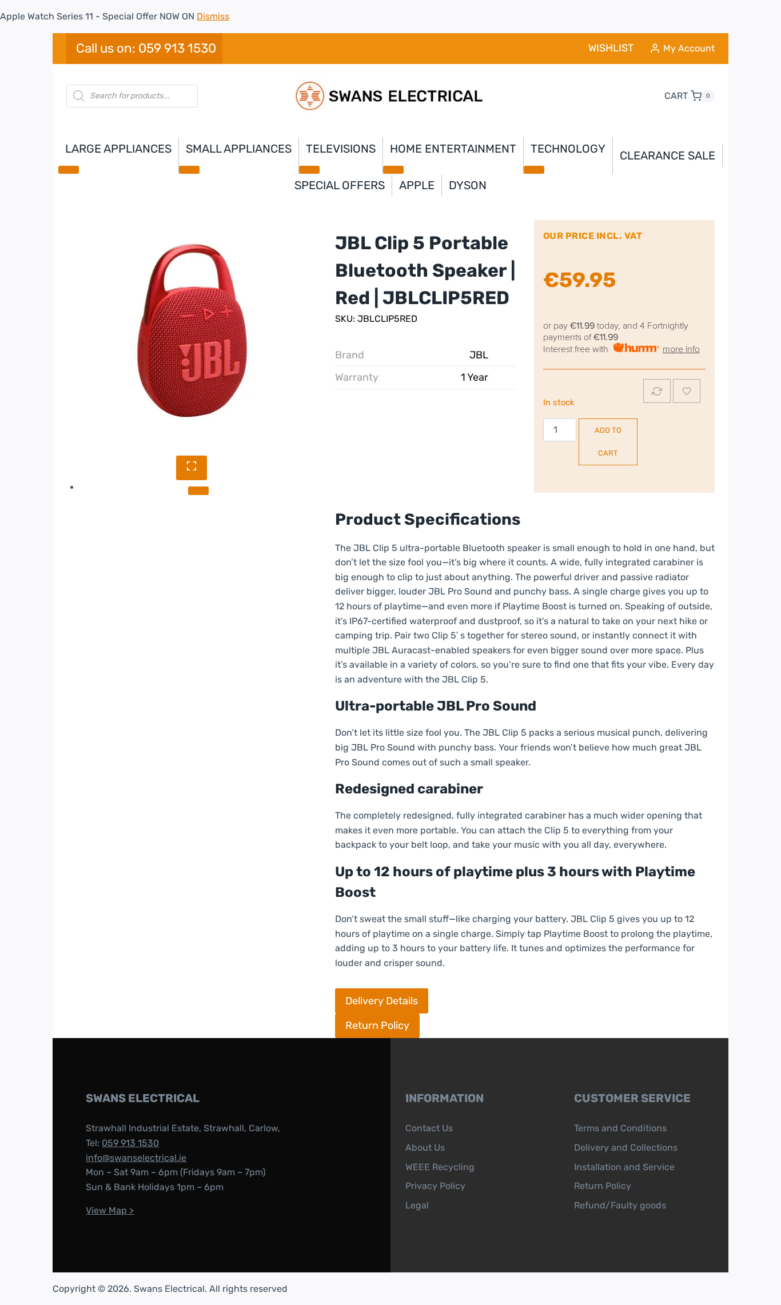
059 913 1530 (130, 1143)
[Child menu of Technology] (534, 170)
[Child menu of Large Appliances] (68, 170)
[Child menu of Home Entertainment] (393, 170)
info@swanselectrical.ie (136, 1157)
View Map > (110, 1210)
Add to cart (608, 441)
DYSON (468, 185)
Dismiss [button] (213, 16)
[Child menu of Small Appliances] (189, 170)
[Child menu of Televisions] (309, 170)
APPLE (417, 185)
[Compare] (657, 391)
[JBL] (191, 331)
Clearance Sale (667, 155)
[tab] (198, 490)
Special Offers (339, 185)
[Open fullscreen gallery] (191, 468)
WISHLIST (610, 48)
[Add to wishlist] (686, 391)
